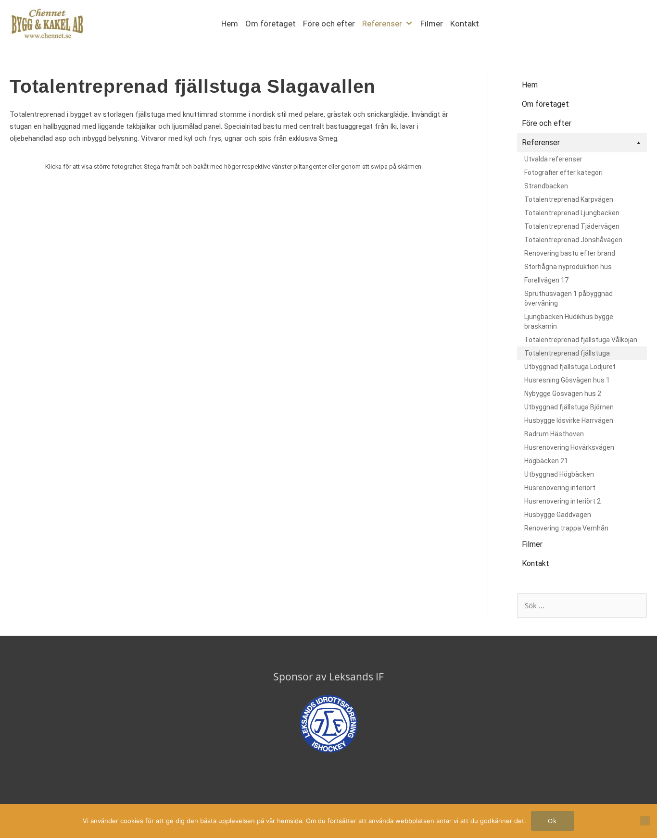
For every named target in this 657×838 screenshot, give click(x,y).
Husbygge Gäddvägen (557, 514)
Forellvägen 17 (546, 280)
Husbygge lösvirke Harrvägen (568, 420)
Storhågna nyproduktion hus (568, 267)
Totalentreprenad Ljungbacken (571, 213)
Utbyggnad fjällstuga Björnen (569, 407)
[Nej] (645, 821)
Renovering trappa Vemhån (566, 528)
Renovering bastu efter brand (569, 253)
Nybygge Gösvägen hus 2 (562, 393)
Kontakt (464, 23)
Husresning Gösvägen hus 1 (567, 380)
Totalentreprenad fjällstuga (567, 353)
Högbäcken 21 (546, 461)
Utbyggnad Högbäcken (559, 474)
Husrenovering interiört (559, 488)
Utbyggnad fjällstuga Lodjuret (570, 366)
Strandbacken (546, 186)
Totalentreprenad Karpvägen (568, 199)
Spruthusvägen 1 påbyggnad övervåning (568, 298)
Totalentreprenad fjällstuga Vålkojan (580, 340)
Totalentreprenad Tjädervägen (571, 226)
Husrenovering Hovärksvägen (569, 447)
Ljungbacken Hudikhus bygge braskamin (568, 321)
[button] (498, 23)
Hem (229, 23)
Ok (552, 820)
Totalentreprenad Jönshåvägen (573, 240)
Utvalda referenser (553, 159)
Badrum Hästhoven (554, 434)
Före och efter (329, 23)
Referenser (382, 23)
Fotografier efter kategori (563, 172)
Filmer (431, 23)
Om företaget (270, 23)
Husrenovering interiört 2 (562, 501)
